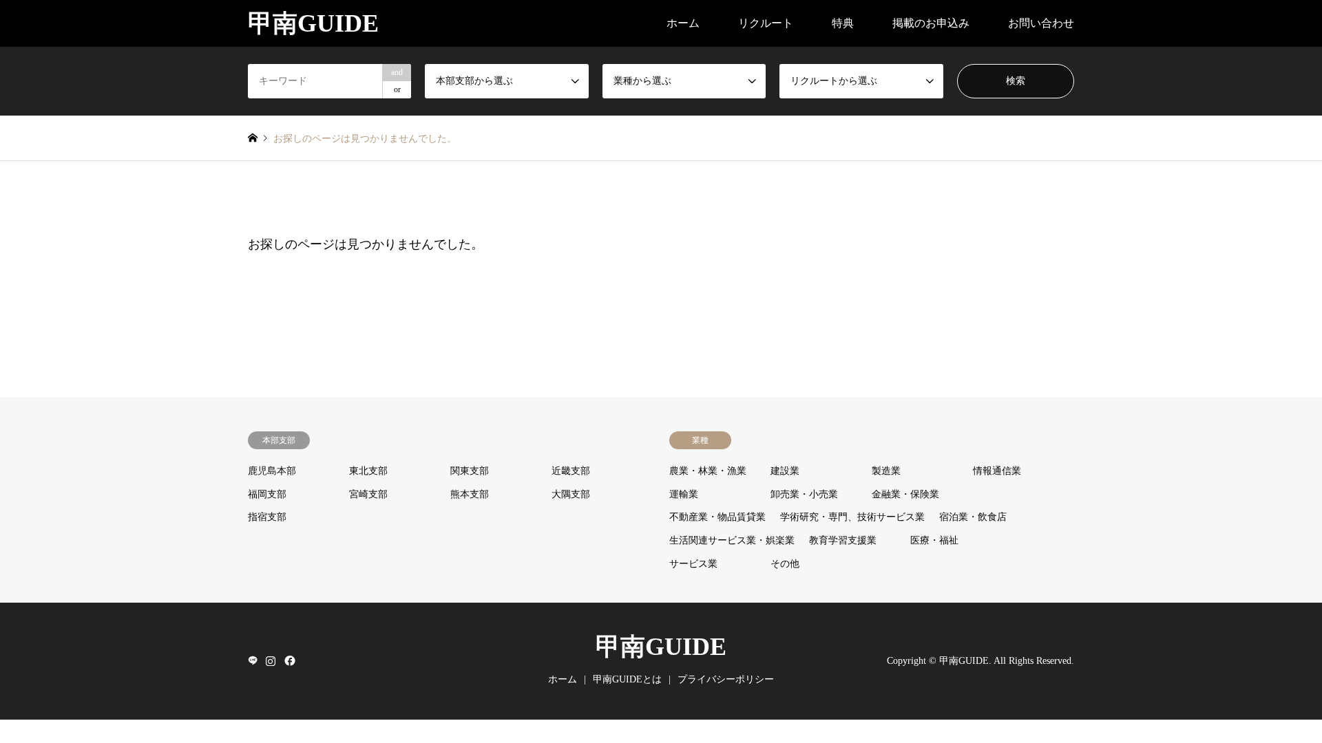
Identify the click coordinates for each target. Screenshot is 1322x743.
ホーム (683, 23)
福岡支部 (267, 494)
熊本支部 (469, 494)
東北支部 (368, 471)
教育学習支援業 (843, 540)
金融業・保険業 (905, 494)
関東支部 (469, 471)
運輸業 (683, 494)
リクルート (765, 23)
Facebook (288, 660)
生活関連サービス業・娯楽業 (732, 540)
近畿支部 (571, 471)
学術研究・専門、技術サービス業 (852, 517)
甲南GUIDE (661, 646)
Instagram (270, 660)
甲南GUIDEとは (627, 679)
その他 (784, 564)
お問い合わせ (1041, 23)
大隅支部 (571, 494)
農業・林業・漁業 (707, 471)
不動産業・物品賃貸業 (717, 517)
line (253, 660)
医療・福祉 (934, 540)
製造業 (886, 471)
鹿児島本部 (272, 471)
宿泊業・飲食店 (973, 517)
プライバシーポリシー (726, 679)
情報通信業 (997, 471)
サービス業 (693, 564)
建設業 (784, 471)
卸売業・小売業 (804, 494)
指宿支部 (267, 517)
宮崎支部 (368, 494)
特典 (843, 23)
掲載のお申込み (930, 23)
